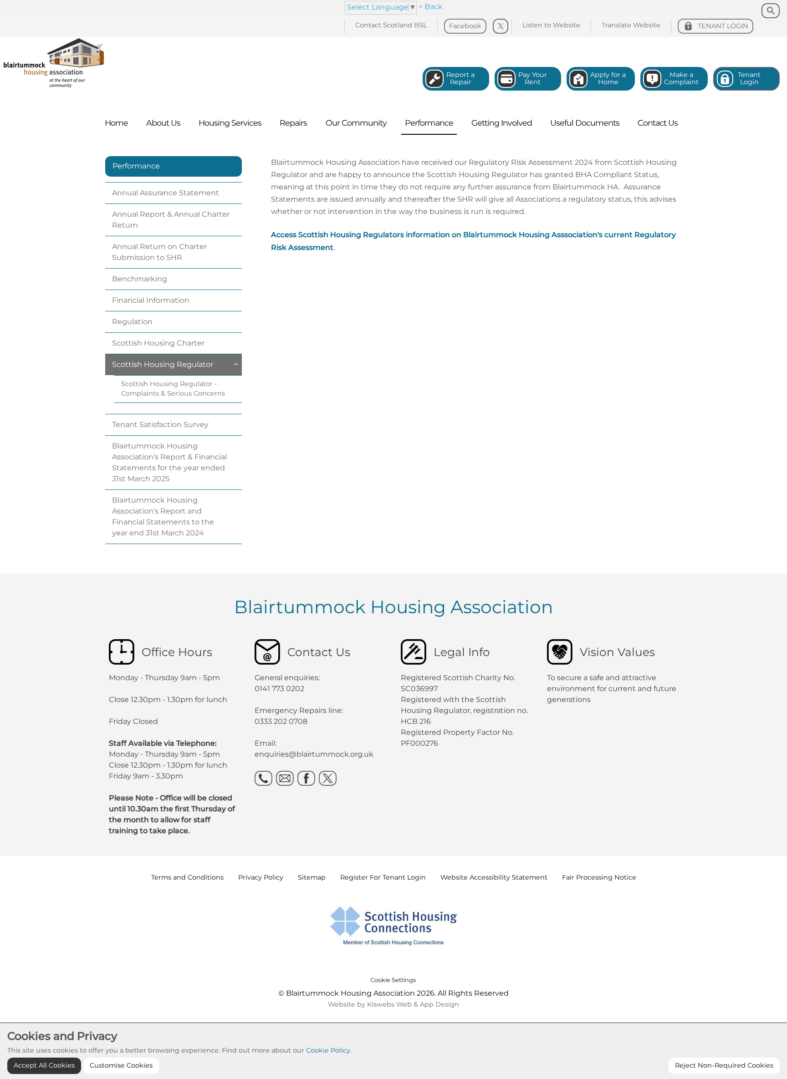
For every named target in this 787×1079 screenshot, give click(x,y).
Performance (136, 166)
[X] (328, 778)
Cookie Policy (328, 1050)
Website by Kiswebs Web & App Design (393, 1004)
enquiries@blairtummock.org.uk (315, 754)
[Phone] (263, 778)
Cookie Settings (393, 980)
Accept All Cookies (44, 1065)
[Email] (285, 778)
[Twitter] (500, 26)
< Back (431, 6)
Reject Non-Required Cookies (724, 1065)
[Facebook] (306, 778)
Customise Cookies (121, 1065)
